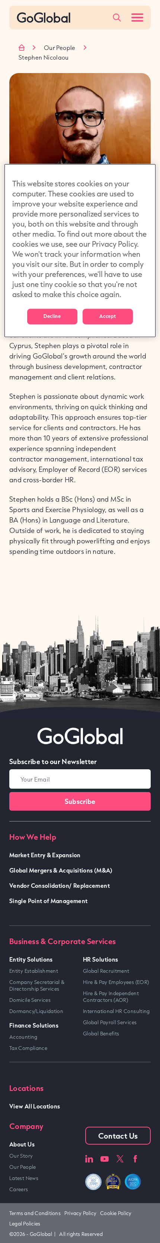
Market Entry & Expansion (45, 855)
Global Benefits (101, 1033)
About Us (22, 1144)
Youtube (104, 1159)
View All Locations (34, 1106)
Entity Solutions (31, 959)
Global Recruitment (106, 971)
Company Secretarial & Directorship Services (37, 985)
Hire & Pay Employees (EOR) (116, 982)
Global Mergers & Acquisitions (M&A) (61, 870)
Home (22, 47)
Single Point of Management (48, 901)
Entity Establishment (33, 971)
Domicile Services (30, 1000)
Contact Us (118, 1136)
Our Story (21, 1155)
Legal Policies (24, 1223)
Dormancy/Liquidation (36, 1011)
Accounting (23, 1037)
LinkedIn (89, 1159)
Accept (107, 316)
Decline (52, 316)
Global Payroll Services (110, 1022)
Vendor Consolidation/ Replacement (59, 885)
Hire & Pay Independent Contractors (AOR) (111, 996)
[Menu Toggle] (137, 17)
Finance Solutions (33, 1025)
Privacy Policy (80, 1213)
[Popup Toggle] (116, 17)
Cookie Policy (115, 1213)
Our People (60, 48)
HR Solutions (100, 959)
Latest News (23, 1178)
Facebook (135, 1159)
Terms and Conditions (35, 1213)
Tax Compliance (28, 1048)
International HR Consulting (116, 1011)
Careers (18, 1189)
